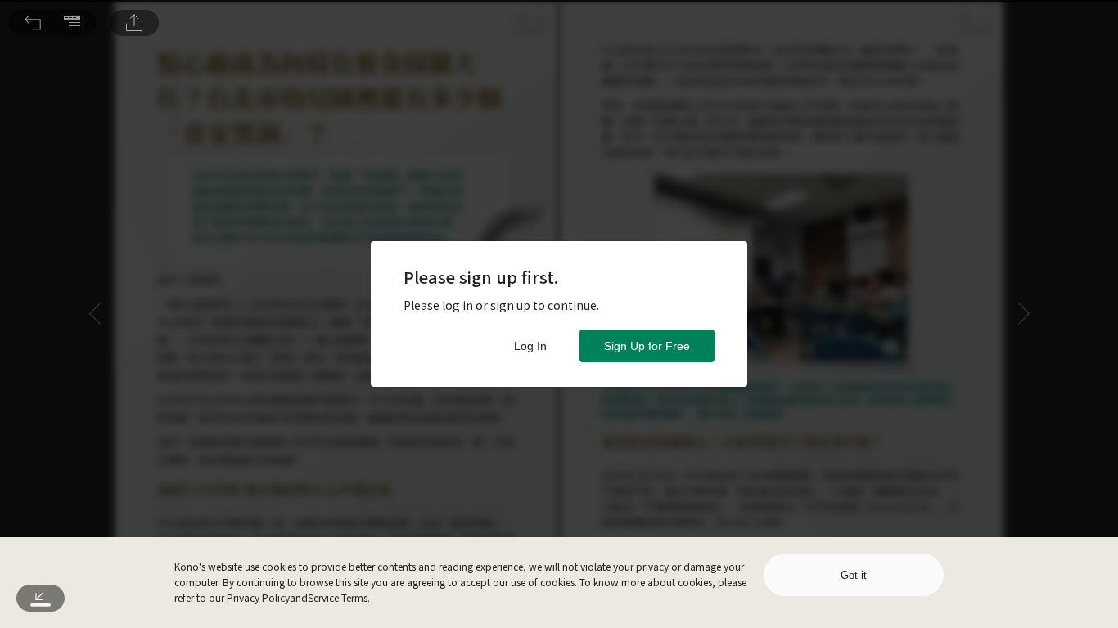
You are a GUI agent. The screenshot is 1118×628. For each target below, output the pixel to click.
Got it (854, 575)
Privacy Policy (258, 597)
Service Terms (337, 597)
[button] (32, 23)
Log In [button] (530, 345)
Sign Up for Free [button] (647, 345)
